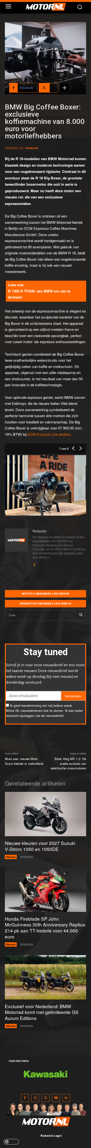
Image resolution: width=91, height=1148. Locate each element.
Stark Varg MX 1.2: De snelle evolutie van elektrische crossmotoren (68, 763)
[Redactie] (16, 548)
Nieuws (11, 857)
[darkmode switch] (11, 1142)
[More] (64, 88)
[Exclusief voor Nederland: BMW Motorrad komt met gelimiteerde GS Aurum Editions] (45, 977)
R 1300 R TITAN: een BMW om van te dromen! (39, 294)
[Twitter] (45, 1098)
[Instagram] (35, 1098)
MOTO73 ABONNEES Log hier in (45, 593)
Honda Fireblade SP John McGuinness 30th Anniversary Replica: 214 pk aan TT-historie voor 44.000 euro (45, 927)
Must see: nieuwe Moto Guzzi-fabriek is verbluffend (24, 761)
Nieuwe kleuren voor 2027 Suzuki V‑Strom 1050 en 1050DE (40, 846)
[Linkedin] (66, 1098)
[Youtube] (56, 1098)
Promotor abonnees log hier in (45, 603)
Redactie (32, 148)
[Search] (81, 615)
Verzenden (73, 696)
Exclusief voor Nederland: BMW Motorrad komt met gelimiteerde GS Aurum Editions (42, 1012)
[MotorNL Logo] (47, 7)
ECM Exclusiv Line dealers (49, 434)
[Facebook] (34, 563)
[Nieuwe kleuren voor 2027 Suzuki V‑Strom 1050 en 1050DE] (45, 814)
